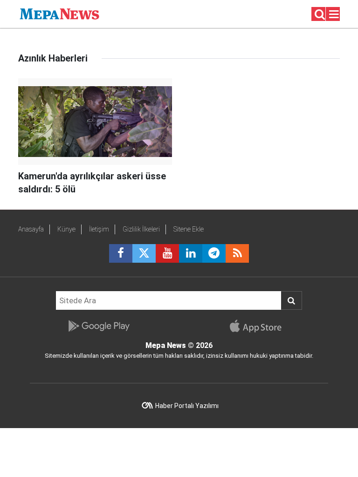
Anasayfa (31, 229)
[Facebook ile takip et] (120, 253)
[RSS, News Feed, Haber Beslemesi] (237, 253)
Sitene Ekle (188, 229)
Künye (66, 229)
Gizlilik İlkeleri (141, 229)
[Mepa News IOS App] (259, 326)
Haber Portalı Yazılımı (187, 405)
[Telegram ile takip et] (214, 253)
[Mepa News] (59, 13)
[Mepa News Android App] (98, 326)
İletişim (99, 229)
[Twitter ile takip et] (144, 253)
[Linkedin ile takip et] (190, 253)
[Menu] (334, 14)
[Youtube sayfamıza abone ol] (167, 253)
